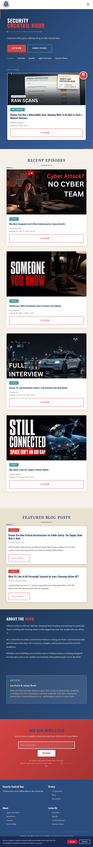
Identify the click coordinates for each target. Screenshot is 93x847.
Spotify (32, 58)
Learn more (39, 843)
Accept (72, 842)
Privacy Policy (56, 763)
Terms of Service (68, 763)
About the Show (13, 812)
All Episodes (57, 791)
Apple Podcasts (44, 58)
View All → (10, 168)
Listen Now (16, 48)
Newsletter (11, 816)
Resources (56, 799)
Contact (9, 820)
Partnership (11, 824)
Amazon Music (61, 58)
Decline (84, 842)
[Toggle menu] (88, 4)
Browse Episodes (40, 48)
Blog (54, 795)
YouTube (21, 58)
